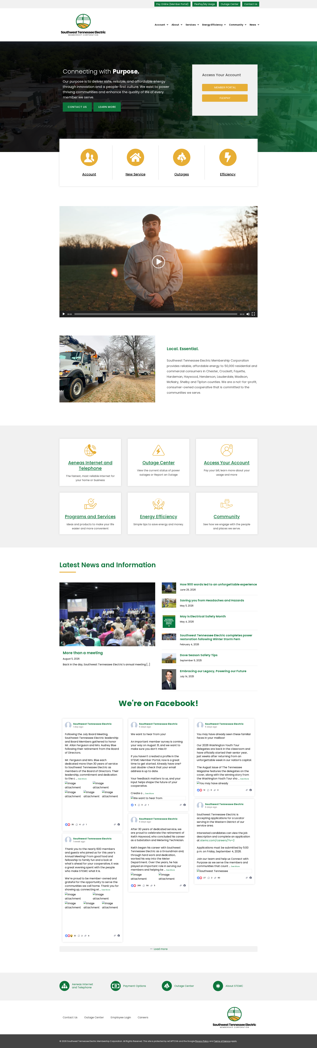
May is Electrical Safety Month (203, 616)
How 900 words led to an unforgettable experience (218, 584)
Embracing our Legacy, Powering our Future (213, 671)
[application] (158, 261)
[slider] (155, 314)
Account (89, 174)
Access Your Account (226, 463)
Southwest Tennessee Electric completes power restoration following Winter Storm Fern (216, 637)
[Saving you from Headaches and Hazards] (169, 607)
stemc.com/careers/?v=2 (217, 840)
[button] (158, 261)
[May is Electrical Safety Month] (169, 628)
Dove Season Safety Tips (198, 655)
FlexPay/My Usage (204, 4)
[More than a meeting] (107, 645)
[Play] (63, 314)
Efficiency (228, 174)
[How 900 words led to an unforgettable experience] (169, 593)
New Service (135, 174)
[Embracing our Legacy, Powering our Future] (169, 689)
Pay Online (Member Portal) (172, 4)
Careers (143, 1017)
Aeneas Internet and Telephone (90, 465)
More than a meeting (83, 652)
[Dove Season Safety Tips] (169, 662)
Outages (181, 174)
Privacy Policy (202, 1041)
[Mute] (248, 314)
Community (227, 517)
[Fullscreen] (253, 314)
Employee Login (121, 1017)
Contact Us (250, 4)
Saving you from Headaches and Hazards (212, 600)
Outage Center (229, 4)
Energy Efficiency (158, 517)
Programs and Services (90, 517)
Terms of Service (222, 1041)
